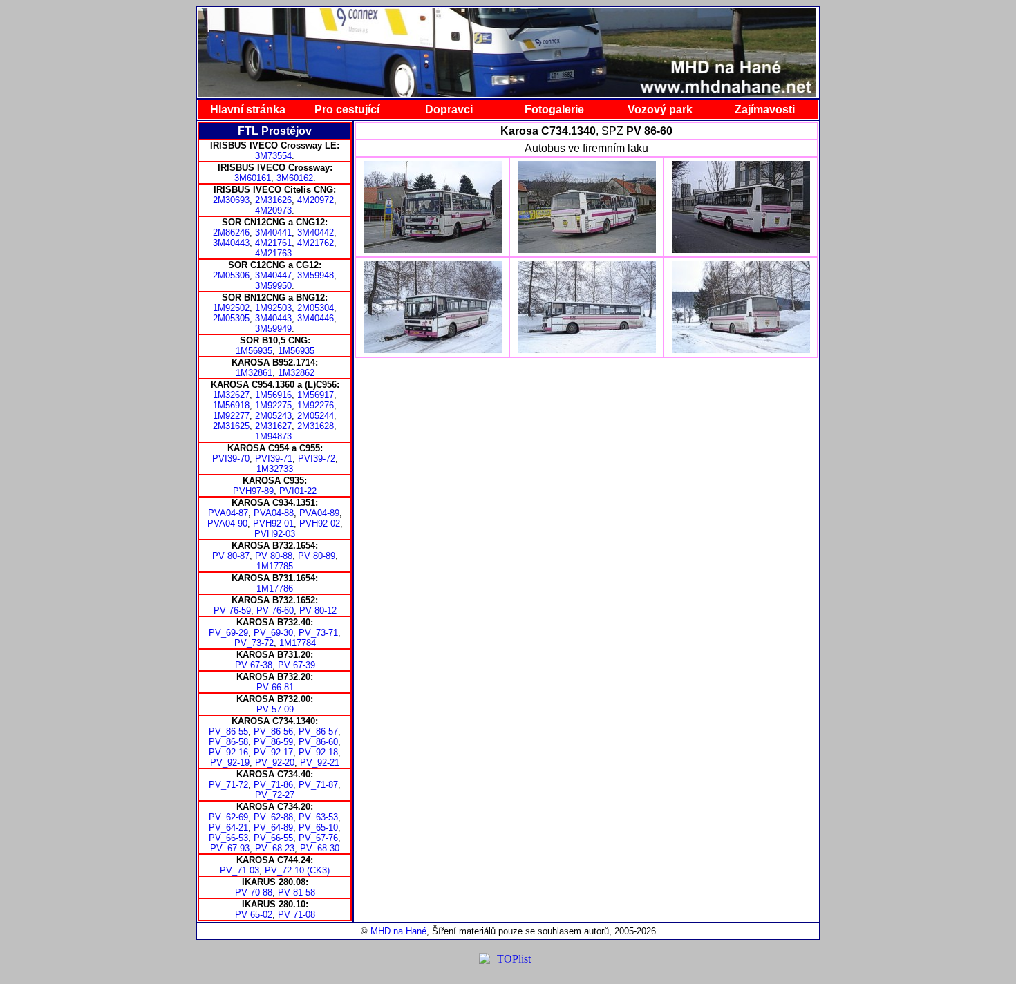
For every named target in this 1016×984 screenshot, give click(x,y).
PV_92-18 (318, 752)
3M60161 (252, 178)
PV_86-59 (273, 742)
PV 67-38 (253, 665)
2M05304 (315, 308)
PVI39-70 (231, 458)
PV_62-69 (228, 817)
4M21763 (273, 253)
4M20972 (315, 200)
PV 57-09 (275, 709)
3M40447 (273, 275)
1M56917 (315, 395)
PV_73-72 (254, 643)
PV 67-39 (296, 665)
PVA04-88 (274, 513)
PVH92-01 (273, 523)
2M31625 (231, 426)
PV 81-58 (296, 892)
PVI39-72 (316, 458)
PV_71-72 (228, 784)
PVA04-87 (228, 513)
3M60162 (294, 178)
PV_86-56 (273, 731)
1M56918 (231, 405)
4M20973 (273, 210)
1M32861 (254, 373)
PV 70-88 (253, 892)
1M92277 (231, 415)
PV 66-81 (275, 687)
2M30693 (231, 200)
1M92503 (273, 308)
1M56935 (254, 351)
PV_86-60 (318, 742)
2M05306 (231, 275)
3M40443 (231, 243)
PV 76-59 (232, 610)
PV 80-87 (231, 556)
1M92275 (273, 405)
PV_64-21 (228, 827)
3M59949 (273, 328)
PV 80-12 (318, 610)
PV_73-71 (318, 632)
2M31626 (273, 200)
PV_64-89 (273, 827)
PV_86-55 (228, 731)
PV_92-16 (228, 752)
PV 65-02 (253, 914)
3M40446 (315, 318)
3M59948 (315, 275)
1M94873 (273, 436)
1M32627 (231, 395)
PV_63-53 (318, 817)
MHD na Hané (398, 931)
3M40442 (315, 232)
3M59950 (273, 286)
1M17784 (297, 643)
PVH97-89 (253, 491)
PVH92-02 (319, 523)
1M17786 (274, 588)
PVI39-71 (273, 458)
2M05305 (231, 318)
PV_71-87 (318, 784)
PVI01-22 (298, 491)
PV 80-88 (273, 556)
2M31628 (315, 426)
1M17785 (274, 566)
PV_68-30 (319, 848)
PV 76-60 (275, 610)
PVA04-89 (319, 513)
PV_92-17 (273, 752)
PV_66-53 (228, 838)
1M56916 (273, 395)
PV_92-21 (319, 762)
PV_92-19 (230, 762)
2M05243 (273, 415)
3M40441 (273, 232)
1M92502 (231, 308)
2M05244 (315, 415)
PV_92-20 (274, 762)
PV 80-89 (316, 556)
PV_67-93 (230, 848)
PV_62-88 (273, 817)
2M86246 (231, 232)
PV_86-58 (228, 742)
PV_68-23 (274, 848)
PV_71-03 (239, 870)
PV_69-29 (228, 632)
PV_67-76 (318, 838)
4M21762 (315, 243)
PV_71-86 (273, 784)
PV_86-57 (318, 731)
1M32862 (296, 373)
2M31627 (273, 426)
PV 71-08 (296, 914)
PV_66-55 (273, 838)
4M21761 (273, 243)
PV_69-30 (273, 632)
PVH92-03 (274, 534)
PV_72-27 (274, 795)
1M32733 (274, 469)
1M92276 (315, 405)
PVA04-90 (227, 523)
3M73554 (273, 156)
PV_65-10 (318, 827)
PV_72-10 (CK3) (297, 870)
